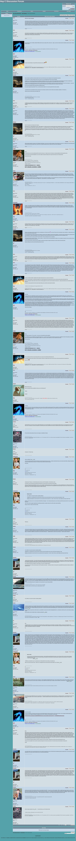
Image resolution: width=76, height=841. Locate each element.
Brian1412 (14, 557)
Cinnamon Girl (15, 456)
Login (73, 6)
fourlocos (14, 787)
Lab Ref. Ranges (30, 313)
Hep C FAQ (26, 313)
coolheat (14, 806)
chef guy (14, 421)
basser (14, 676)
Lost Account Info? (72, 9)
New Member (72, 8)
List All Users (56, 11)
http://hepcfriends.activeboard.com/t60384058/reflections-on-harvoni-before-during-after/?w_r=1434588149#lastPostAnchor (44, 715)
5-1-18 (14, 58)
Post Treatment (24, 13)
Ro (13, 620)
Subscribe (72, 832)
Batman (14, 518)
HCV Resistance (35, 313)
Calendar (44, 11)
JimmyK (14, 383)
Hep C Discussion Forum (17, 13)
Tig (13, 39)
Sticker (14, 170)
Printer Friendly (71, 18)
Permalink (66, 18)
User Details (69, 11)
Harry (14, 17)
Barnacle (14, 576)
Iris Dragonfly (15, 202)
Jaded (14, 536)
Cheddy (14, 148)
